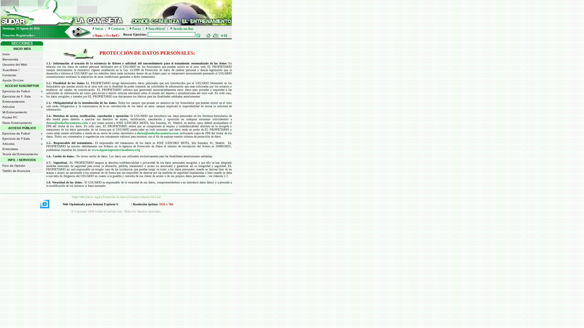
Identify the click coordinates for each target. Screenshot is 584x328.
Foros (136, 28)
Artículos (8, 106)
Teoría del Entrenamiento (20, 154)
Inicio (99, 28)
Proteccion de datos (115, 197)
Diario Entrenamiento (17, 123)
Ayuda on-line (183, 28)
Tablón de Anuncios (16, 171)
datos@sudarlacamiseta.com (67, 123)
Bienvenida (10, 59)
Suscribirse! (156, 28)
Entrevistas (10, 149)
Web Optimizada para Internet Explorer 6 (90, 204)
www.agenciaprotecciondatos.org (116, 150)
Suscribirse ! (10, 70)
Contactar (9, 75)
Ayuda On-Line (13, 80)
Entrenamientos (13, 101)
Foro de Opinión (13, 165)
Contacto (118, 28)
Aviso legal (93, 197)
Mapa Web (78, 197)
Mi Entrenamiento (14, 112)
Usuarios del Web (14, 64)
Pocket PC (9, 117)
